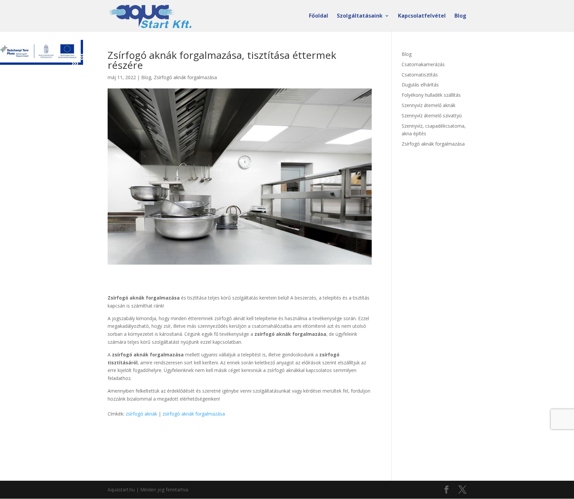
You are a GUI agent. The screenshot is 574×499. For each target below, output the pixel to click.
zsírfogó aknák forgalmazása (193, 414)
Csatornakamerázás (423, 64)
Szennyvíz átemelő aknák (428, 105)
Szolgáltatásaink (360, 16)
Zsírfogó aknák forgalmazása (185, 77)
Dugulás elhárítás (420, 84)
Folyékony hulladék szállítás (431, 95)
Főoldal (318, 16)
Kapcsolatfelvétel (422, 16)
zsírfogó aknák (141, 414)
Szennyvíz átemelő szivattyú (432, 115)
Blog (460, 16)
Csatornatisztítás (420, 74)
